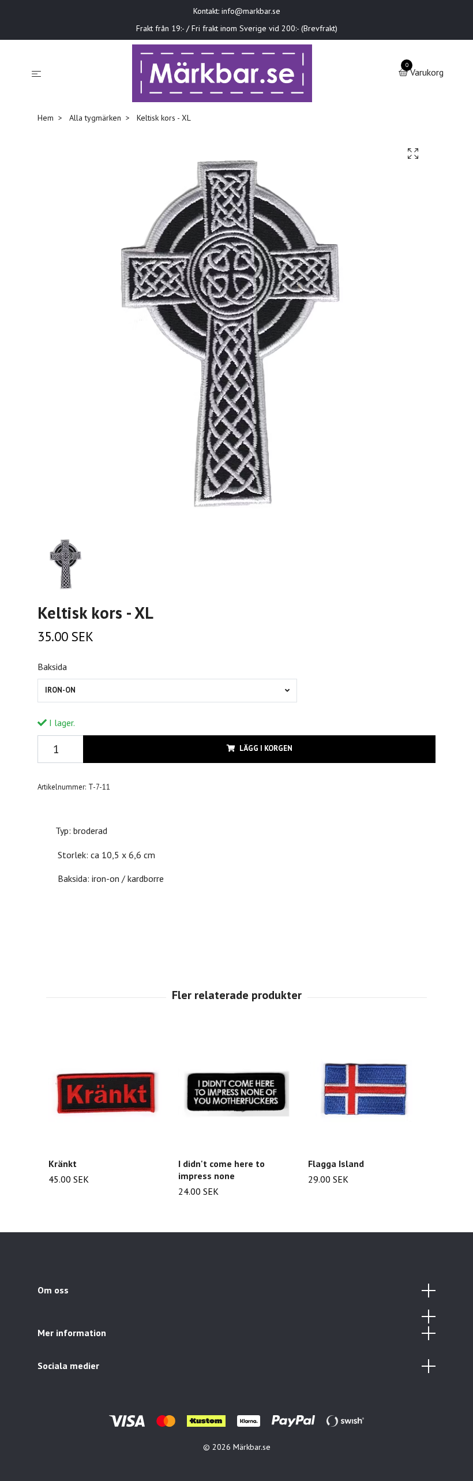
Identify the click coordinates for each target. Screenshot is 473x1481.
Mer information (71, 1332)
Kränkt (62, 1163)
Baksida (52, 666)
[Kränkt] (106, 1090)
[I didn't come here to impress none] (236, 1090)
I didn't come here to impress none (221, 1169)
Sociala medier (68, 1365)
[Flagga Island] (366, 1090)
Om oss (53, 1290)
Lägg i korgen (265, 748)
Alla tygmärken (95, 118)
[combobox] (167, 690)
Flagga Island (336, 1163)
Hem (45, 118)
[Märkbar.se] (222, 73)
